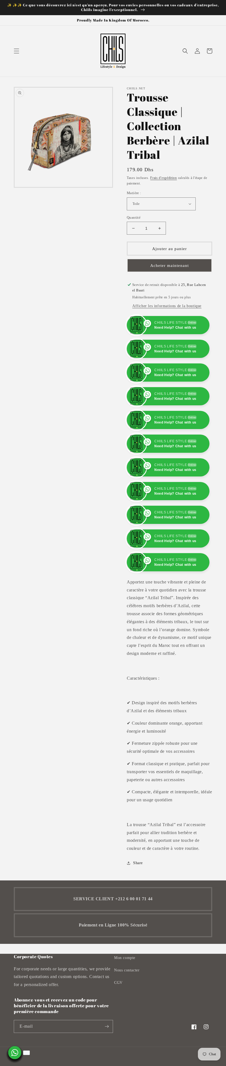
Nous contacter (126, 994)
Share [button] (138, 887)
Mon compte (124, 981)
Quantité (134, 217)
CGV (118, 1006)
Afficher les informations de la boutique (166, 306)
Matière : (134, 193)
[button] (16, 51)
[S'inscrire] (107, 1050)
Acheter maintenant (169, 265)
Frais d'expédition (163, 178)
